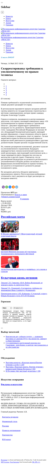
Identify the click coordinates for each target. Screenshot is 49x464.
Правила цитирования (11, 430)
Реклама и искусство (11, 384)
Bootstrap (4, 460)
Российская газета (13, 216)
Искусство (10, 21)
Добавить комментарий (10, 197)
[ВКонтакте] (10, 187)
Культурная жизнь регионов (19, 277)
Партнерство (7, 435)
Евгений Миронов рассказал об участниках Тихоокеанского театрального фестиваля (18, 253)
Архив (8, 23)
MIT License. (5, 462)
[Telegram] (16, 187)
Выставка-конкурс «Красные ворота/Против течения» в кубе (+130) (24, 364)
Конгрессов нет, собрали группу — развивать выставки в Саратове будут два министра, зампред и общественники (26, 339)
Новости (9, 16)
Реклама (5, 426)
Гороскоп (9, 25)
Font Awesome (14, 462)
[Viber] (3, 187)
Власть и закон (21, 195)
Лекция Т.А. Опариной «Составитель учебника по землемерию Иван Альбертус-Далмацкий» (21, 289)
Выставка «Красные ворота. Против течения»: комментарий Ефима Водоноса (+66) (25, 368)
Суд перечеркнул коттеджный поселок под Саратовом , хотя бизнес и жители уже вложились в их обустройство (27, 345)
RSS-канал (6, 439)
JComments (24, 199)
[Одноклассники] (13, 187)
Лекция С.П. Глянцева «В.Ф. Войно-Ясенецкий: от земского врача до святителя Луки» (22, 284)
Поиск (8, 19)
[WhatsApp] (6, 187)
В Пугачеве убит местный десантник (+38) (23, 371)
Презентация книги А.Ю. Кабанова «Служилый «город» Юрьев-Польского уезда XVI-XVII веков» (24, 295)
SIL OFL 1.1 (36, 462)
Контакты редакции (10, 417)
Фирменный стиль (9, 421)
